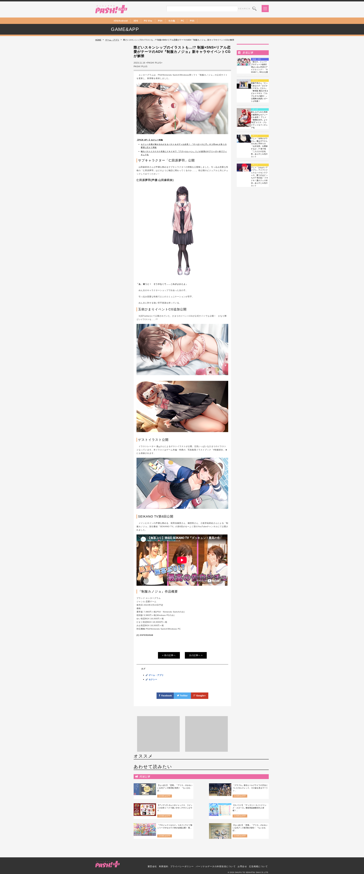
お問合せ (242, 866)
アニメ (255, 81)
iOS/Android (121, 21)
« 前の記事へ (169, 655)
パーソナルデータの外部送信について (216, 866)
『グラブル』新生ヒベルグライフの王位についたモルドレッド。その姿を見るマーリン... (250, 787)
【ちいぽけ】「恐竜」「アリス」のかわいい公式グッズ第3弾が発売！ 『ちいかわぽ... (174, 787)
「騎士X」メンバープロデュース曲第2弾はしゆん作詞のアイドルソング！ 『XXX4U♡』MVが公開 (259, 67)
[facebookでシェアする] (165, 697)
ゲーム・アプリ (112, 40)
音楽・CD (256, 59)
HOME (98, 40)
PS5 (192, 21)
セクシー (153, 679)
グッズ (255, 109)
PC (182, 21)
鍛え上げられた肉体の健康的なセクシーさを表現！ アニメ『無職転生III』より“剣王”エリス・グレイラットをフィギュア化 (259, 120)
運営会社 (152, 866)
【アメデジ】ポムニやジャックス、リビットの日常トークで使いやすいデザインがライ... (174, 807)
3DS (136, 21)
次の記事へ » (195, 655)
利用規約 (163, 866)
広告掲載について (258, 866)
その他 (171, 21)
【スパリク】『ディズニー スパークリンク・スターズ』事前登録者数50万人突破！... (249, 807)
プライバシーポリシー (182, 866)
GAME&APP (164, 796)
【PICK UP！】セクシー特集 (149, 140)
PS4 (160, 21)
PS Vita (148, 21)
